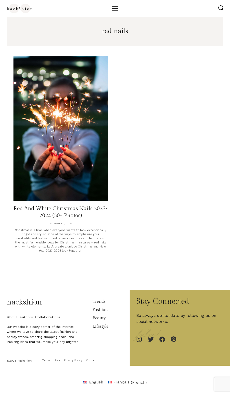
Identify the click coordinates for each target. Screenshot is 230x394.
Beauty (99, 317)
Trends (99, 301)
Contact (91, 360)
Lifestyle (100, 326)
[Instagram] (139, 339)
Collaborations (47, 317)
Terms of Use (51, 360)
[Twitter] (151, 339)
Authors (26, 317)
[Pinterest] (174, 339)
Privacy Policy (73, 360)
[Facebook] (162, 339)
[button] (115, 8)
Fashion (100, 309)
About (12, 317)
